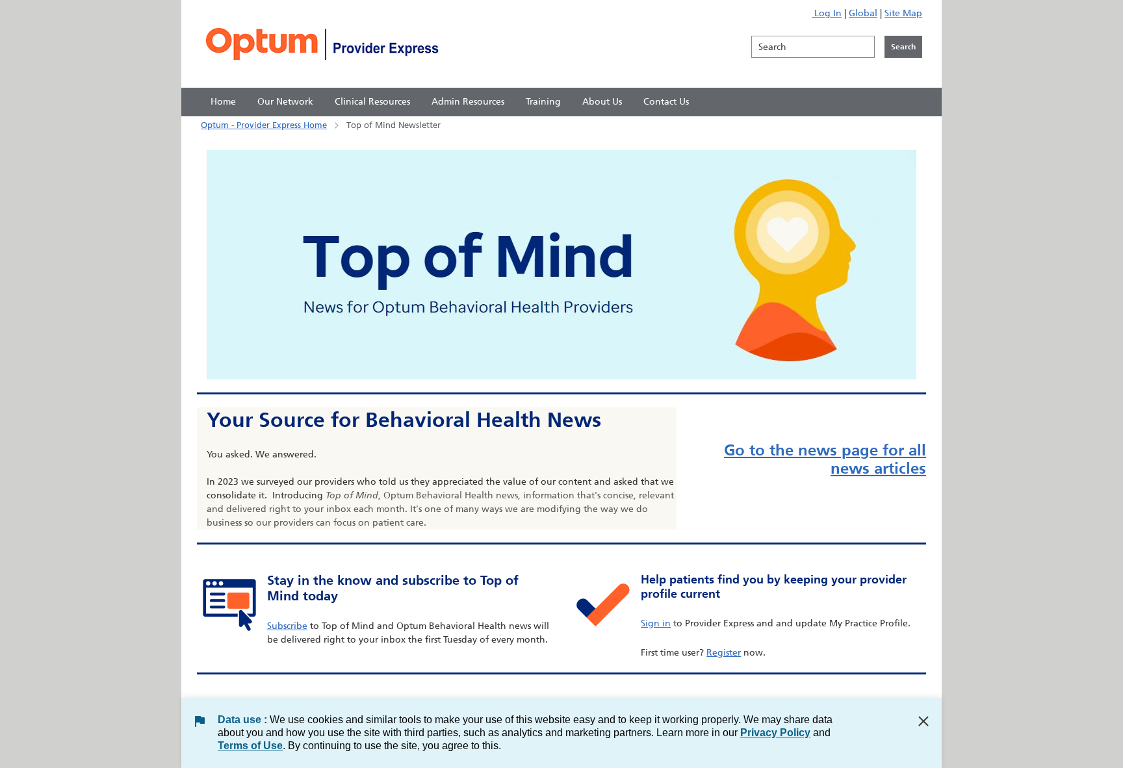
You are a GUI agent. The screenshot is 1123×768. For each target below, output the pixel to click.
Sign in (656, 623)
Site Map (903, 13)
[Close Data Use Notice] (923, 721)
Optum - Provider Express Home (264, 125)
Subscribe (287, 626)
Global (863, 13)
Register (723, 652)
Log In (827, 13)
